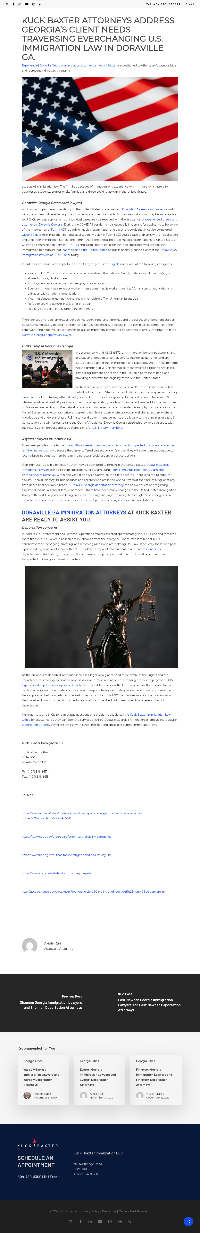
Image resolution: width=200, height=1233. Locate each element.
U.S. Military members (107, 427)
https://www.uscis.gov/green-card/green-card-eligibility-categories (66, 836)
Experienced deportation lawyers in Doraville (52, 685)
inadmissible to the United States (84, 250)
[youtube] (27, 4)
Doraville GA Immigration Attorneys (74, 512)
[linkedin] (19, 4)
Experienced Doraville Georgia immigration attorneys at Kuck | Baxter (69, 65)
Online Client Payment (134, 1211)
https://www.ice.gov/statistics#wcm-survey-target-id (57, 873)
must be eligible (109, 264)
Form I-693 (58, 229)
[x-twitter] (7, 4)
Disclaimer (109, 1211)
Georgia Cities (32, 1061)
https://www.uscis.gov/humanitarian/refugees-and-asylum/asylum (66, 855)
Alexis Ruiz (52, 943)
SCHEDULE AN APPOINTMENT (36, 1161)
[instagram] (33, 4)
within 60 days (31, 234)
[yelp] (40, 4)
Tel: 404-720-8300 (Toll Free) (170, 4)
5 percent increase (145, 549)
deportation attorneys (37, 725)
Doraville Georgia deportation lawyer (46, 335)
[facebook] (13, 4)
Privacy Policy (89, 1211)
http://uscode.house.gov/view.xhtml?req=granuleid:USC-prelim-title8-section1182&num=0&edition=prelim (93, 891)
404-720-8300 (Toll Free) (38, 1176)
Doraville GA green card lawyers (143, 209)
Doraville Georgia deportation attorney (97, 485)
